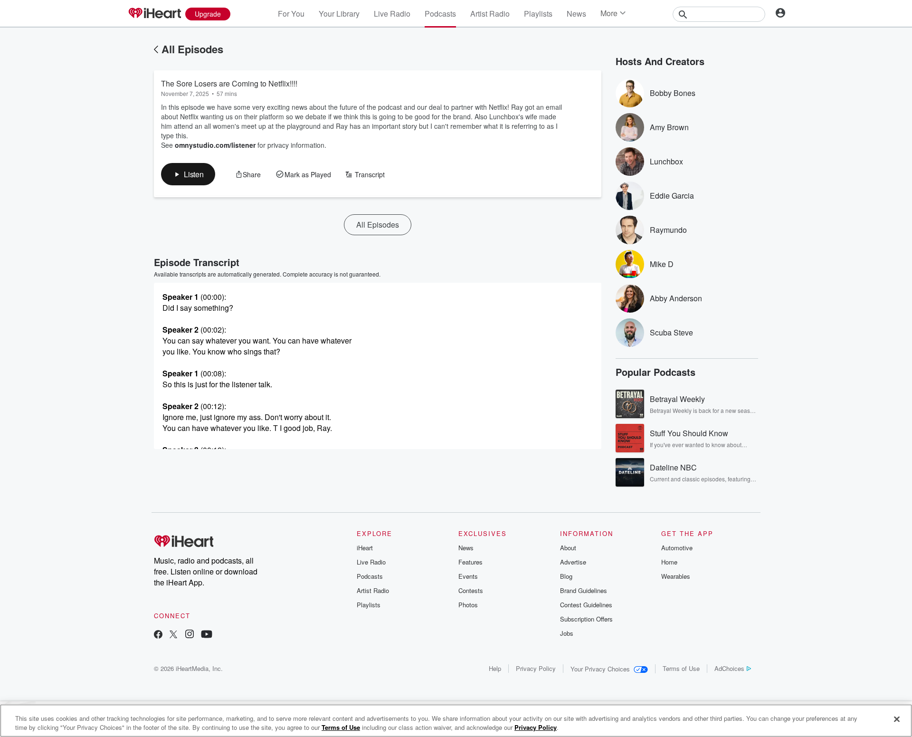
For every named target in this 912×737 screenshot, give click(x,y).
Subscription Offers (586, 618)
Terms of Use (681, 668)
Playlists (538, 13)
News (576, 13)
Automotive (677, 547)
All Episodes (192, 49)
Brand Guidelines (583, 590)
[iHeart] (154, 13)
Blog (566, 576)
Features (470, 561)
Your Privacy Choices (600, 668)
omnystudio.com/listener (215, 145)
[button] (188, 174)
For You (291, 13)
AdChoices (729, 668)
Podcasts (440, 13)
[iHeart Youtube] (206, 635)
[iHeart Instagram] (189, 635)
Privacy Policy (536, 668)
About (568, 547)
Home (669, 561)
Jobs (566, 633)
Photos (468, 604)
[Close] (896, 719)
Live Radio (392, 13)
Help (495, 668)
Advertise (573, 561)
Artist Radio (490, 13)
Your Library (339, 13)
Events (468, 576)
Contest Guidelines (586, 604)
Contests (470, 590)
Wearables (675, 576)
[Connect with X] (173, 635)
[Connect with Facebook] (158, 635)
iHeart (365, 547)
